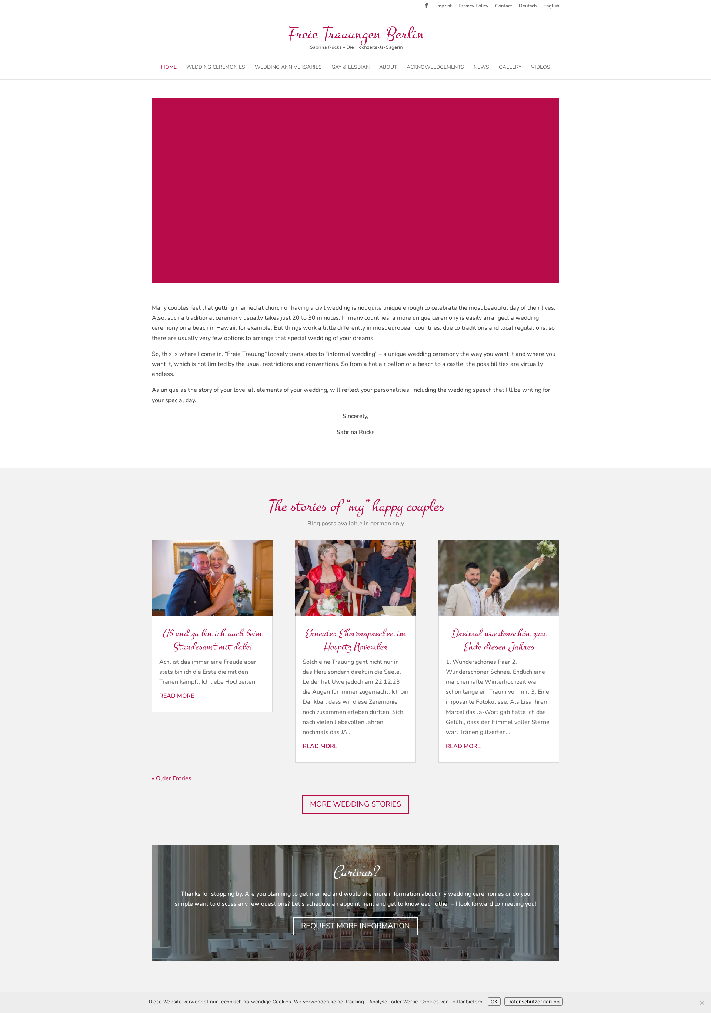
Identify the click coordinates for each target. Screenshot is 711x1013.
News (481, 68)
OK (494, 1001)
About (388, 68)
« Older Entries (171, 778)
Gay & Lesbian (350, 68)
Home (169, 68)
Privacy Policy (473, 6)
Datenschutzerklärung (533, 1001)
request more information (355, 926)
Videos (540, 68)
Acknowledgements (435, 68)
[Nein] (701, 1002)
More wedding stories (355, 804)
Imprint (444, 6)
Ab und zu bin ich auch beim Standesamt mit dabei (212, 640)
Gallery (510, 68)
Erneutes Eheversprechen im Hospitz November (355, 640)
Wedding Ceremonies (215, 68)
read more (176, 696)
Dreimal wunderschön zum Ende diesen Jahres (498, 640)
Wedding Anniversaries (288, 68)
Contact (503, 6)
